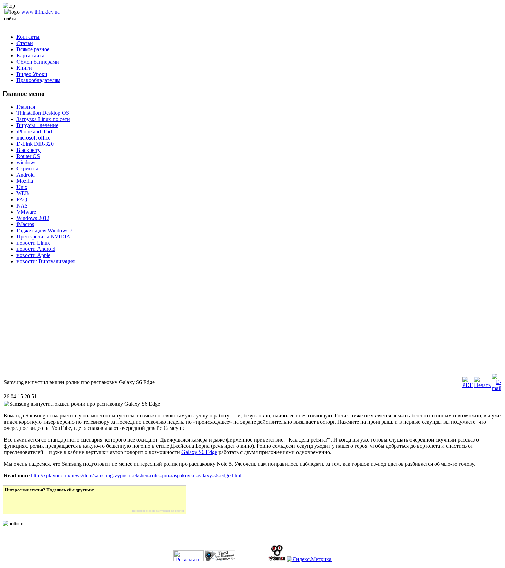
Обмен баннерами (37, 62)
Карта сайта (30, 55)
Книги (24, 68)
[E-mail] (496, 388)
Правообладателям (38, 80)
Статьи (24, 43)
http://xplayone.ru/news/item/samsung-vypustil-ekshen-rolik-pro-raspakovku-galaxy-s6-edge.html (136, 475)
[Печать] (482, 385)
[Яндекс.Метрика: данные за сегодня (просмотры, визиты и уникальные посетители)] (309, 559)
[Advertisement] (209, 324)
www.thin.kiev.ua (40, 12)
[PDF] (467, 385)
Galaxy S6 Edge (199, 452)
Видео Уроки (31, 74)
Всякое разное (32, 49)
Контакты (28, 37)
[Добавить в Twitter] (15, 501)
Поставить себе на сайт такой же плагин (158, 510)
